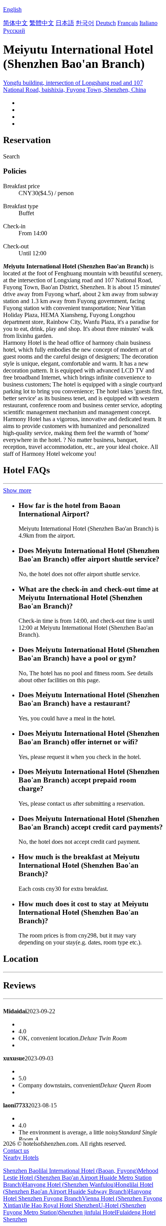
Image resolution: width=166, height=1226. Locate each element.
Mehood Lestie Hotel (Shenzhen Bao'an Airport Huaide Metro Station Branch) (80, 1177)
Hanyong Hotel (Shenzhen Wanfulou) (69, 1184)
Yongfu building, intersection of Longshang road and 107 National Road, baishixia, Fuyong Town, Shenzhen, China (74, 86)
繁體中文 (41, 23)
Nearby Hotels (21, 1157)
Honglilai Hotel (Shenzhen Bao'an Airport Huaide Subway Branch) (78, 1188)
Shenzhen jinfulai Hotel (87, 1212)
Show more (17, 490)
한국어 (85, 23)
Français (127, 23)
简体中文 (15, 23)
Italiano (148, 23)
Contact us (16, 1150)
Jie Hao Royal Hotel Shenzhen (60, 1205)
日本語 (65, 23)
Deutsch (106, 23)
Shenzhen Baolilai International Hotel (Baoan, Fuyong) (70, 1170)
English (12, 9)
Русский (14, 30)
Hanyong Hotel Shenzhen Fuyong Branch (77, 1195)
